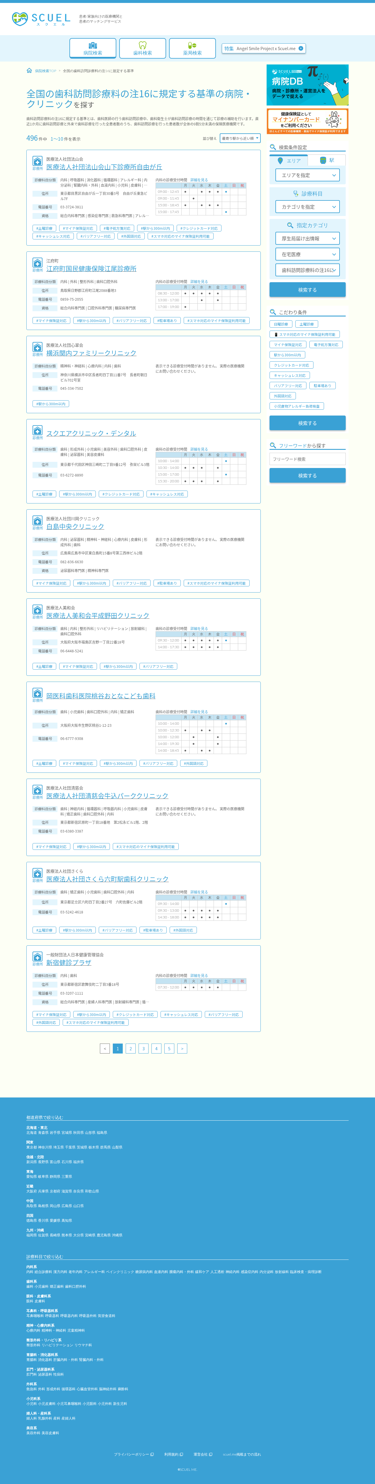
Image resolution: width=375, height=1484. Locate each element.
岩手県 (55, 1132)
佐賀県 (43, 1235)
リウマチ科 (83, 1345)
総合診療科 (43, 1272)
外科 (41, 1389)
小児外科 (105, 1403)
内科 (29, 1272)
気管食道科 (106, 1316)
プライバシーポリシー (131, 1454)
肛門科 (31, 1374)
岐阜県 (43, 1176)
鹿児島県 (104, 1235)
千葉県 (70, 1147)
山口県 (78, 1206)
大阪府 (31, 1191)
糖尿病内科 (144, 1272)
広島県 (67, 1206)
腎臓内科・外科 (91, 1360)
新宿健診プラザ (68, 962)
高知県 (67, 1220)
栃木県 (93, 1147)
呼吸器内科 (69, 1316)
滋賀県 (67, 1191)
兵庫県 (43, 1191)
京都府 (55, 1191)
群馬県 (105, 1147)
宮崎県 (90, 1235)
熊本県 (67, 1235)
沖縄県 (117, 1235)
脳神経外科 (108, 1389)
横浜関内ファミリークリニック (91, 352)
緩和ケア (202, 1272)
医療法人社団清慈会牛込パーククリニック (107, 795)
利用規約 (171, 1454)
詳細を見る (199, 179)
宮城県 (67, 1132)
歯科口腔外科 (75, 1286)
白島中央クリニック (75, 526)
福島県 (102, 1132)
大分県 (78, 1235)
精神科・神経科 (54, 1330)
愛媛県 (55, 1220)
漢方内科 (60, 1272)
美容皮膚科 (50, 1433)
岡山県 (55, 1206)
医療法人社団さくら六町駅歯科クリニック (107, 878)
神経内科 (233, 1272)
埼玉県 (58, 1147)
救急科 (31, 1389)
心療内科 (33, 1330)
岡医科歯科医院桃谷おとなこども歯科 (101, 695)
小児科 (31, 1403)
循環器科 (69, 1389)
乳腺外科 (45, 1418)
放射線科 (282, 1272)
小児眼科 (90, 1403)
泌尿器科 (45, 1374)
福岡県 (31, 1235)
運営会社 (201, 1454)
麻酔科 (123, 1389)
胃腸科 (31, 1360)
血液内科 (161, 1272)
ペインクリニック (120, 1272)
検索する (307, 289)
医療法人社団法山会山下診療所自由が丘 (104, 166)
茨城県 (82, 1147)
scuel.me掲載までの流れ (242, 1454)
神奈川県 (45, 1147)
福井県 (78, 1162)
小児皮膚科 (47, 1403)
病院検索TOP (45, 71)
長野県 (43, 1162)
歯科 (29, 1286)
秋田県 (78, 1132)
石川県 (67, 1162)
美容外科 (33, 1433)
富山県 (55, 1162)
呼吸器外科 (88, 1316)
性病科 (58, 1374)
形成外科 (53, 1389)
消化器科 (45, 1360)
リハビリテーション (57, 1345)
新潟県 (31, 1162)
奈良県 (78, 1191)
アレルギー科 (94, 1272)
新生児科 (120, 1403)
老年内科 (76, 1272)
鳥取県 (31, 1206)
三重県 (67, 1176)
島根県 (43, 1206)
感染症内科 (249, 1272)
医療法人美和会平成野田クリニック (97, 615)
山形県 (90, 1132)
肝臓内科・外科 (65, 1360)
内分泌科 (267, 1272)
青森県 (43, 1132)
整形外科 (33, 1345)
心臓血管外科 (87, 1389)
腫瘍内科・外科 (181, 1272)
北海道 (31, 1132)
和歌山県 (92, 1191)
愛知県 (31, 1176)
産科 (56, 1418)
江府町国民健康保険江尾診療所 (91, 268)
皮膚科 (40, 1301)
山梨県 (117, 1147)
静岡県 (55, 1176)
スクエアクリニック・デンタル (91, 433)
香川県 (43, 1220)
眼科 (29, 1301)
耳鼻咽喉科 (35, 1316)
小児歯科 (42, 1286)
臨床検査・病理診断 (306, 1272)
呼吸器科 (52, 1316)
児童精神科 (76, 1330)
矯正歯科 (57, 1286)
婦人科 (31, 1418)
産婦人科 (69, 1418)
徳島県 (31, 1220)
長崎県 (55, 1235)
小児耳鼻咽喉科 (69, 1403)
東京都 (31, 1147)
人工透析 (217, 1272)
